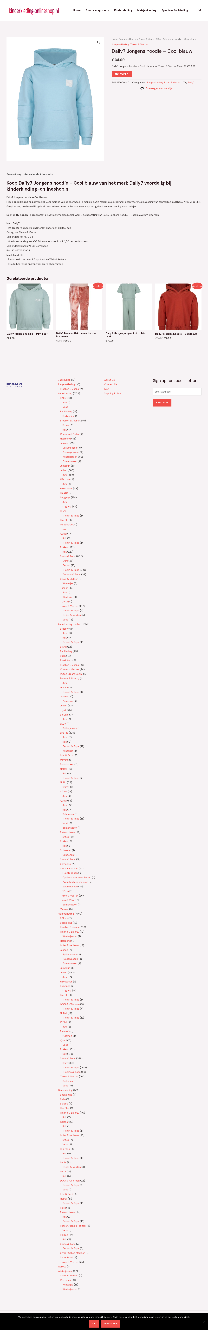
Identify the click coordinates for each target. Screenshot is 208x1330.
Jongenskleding (128, 39)
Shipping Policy (112, 393)
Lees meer (110, 1323)
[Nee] (204, 1321)
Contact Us (110, 384)
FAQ (106, 389)
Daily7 (191, 82)
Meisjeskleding (146, 10)
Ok (94, 1323)
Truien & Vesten (147, 39)
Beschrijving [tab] (13, 174)
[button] (107, 10)
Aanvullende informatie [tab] (38, 174)
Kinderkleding (123, 10)
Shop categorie (96, 10)
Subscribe (162, 402)
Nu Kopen (122, 74)
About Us (109, 379)
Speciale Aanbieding (175, 10)
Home (77, 10)
